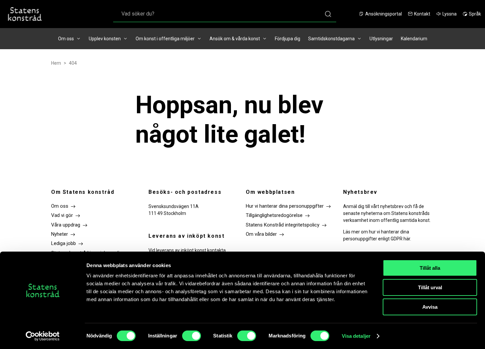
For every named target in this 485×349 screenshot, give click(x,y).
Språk (475, 14)
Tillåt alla (430, 268)
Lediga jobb (63, 243)
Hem (56, 63)
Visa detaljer (356, 336)
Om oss (66, 38)
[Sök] (328, 14)
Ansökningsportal (383, 14)
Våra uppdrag (65, 225)
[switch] (191, 336)
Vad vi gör (62, 215)
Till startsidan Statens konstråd (25, 14)
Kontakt (422, 14)
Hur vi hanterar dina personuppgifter (285, 206)
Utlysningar (381, 38)
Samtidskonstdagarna (331, 38)
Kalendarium (414, 38)
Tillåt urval (430, 287)
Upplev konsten (105, 38)
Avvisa (429, 307)
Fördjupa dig (287, 38)
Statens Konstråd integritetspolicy (282, 225)
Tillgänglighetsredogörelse (274, 215)
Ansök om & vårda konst (235, 38)
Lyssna (449, 14)
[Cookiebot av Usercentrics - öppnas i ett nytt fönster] (43, 336)
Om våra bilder (261, 234)
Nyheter (59, 234)
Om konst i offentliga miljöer (165, 38)
